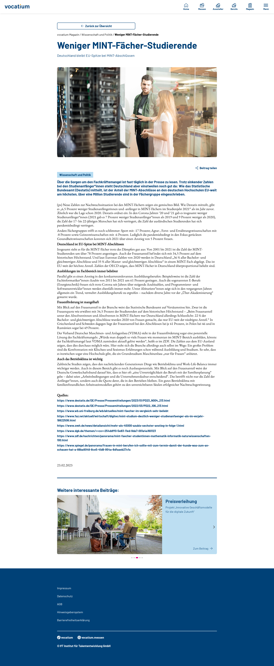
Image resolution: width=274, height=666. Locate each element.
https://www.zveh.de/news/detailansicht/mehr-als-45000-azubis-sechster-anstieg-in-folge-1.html (120, 425)
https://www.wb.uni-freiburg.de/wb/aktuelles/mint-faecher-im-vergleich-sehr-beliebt (112, 411)
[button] (132, 557)
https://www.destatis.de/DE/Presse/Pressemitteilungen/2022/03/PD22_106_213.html (112, 405)
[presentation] (60, 527)
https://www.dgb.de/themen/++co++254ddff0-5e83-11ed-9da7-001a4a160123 (106, 431)
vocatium (67, 637)
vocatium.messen (92, 637)
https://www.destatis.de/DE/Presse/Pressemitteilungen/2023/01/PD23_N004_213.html (113, 400)
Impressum (64, 588)
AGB (59, 604)
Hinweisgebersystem (70, 612)
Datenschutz (65, 596)
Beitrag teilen (208, 168)
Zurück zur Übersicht (98, 26)
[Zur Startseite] (19, 6)
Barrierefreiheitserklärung (73, 620)
